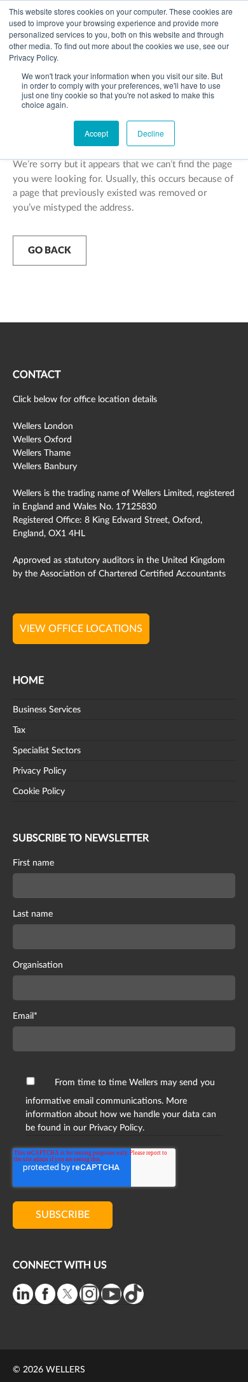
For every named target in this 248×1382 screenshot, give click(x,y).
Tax (19, 730)
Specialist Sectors (47, 750)
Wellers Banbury (45, 466)
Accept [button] (96, 133)
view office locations (81, 629)
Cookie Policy (39, 791)
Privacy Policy (39, 771)
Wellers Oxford (42, 439)
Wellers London (43, 426)
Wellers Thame (42, 453)
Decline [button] (150, 133)
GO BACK (49, 250)
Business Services (47, 709)
